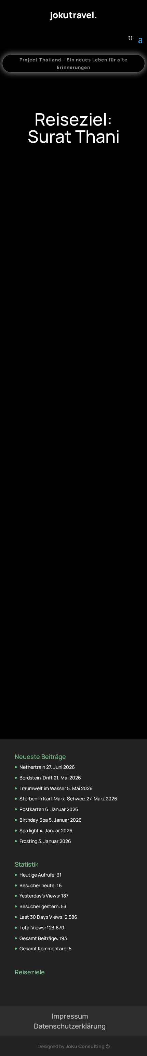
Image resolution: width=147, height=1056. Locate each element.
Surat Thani (73, 379)
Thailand (96, 379)
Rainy (73, 642)
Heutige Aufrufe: (38, 874)
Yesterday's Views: (40, 895)
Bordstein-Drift (36, 777)
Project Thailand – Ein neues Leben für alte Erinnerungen (73, 63)
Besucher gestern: (40, 906)
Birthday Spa (33, 820)
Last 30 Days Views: (42, 917)
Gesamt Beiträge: (39, 938)
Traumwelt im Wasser (42, 788)
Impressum (70, 1016)
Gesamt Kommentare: (44, 948)
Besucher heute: (38, 885)
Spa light (29, 830)
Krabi (47, 651)
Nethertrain (32, 767)
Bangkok (50, 379)
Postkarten (31, 809)
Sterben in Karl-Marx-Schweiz (52, 798)
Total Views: (33, 927)
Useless (73, 370)
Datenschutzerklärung (70, 1026)
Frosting (28, 841)
